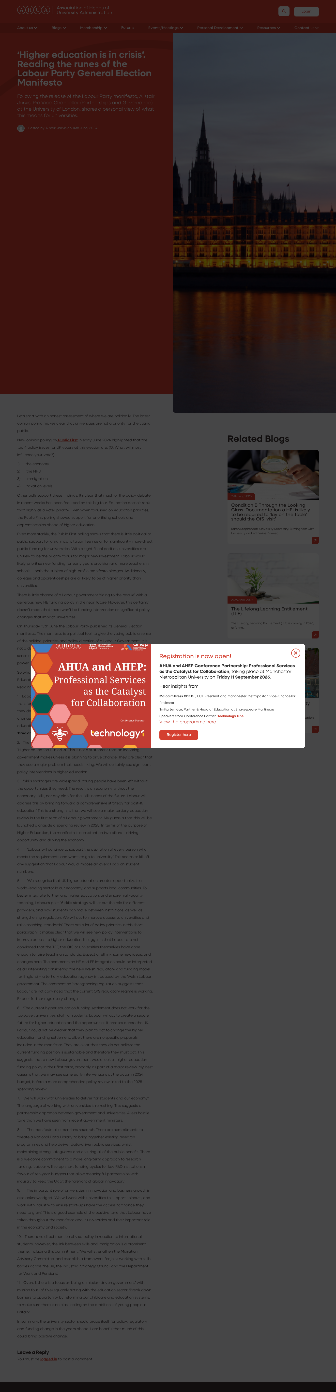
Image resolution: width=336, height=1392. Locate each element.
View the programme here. (188, 722)
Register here (179, 735)
